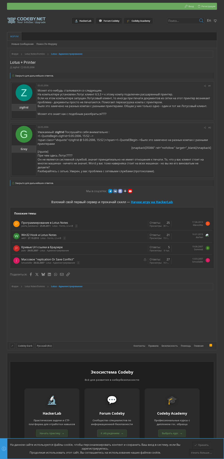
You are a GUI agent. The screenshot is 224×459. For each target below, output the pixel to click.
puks (23, 250)
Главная (199, 345)
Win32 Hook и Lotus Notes (39, 235)
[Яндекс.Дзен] (125, 191)
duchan (199, 237)
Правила (153, 345)
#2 (209, 127)
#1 (209, 85)
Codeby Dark (25, 345)
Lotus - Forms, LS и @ (62, 225)
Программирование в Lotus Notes (44, 223)
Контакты (139, 345)
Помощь (186, 345)
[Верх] (206, 346)
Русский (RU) (44, 345)
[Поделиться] (205, 86)
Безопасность (170, 345)
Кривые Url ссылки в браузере (42, 247)
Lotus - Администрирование (54, 250)
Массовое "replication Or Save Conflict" (47, 259)
